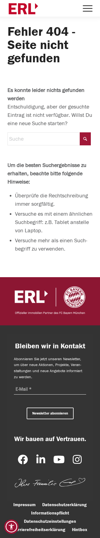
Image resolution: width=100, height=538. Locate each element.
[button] (11, 526)
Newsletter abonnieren (50, 413)
